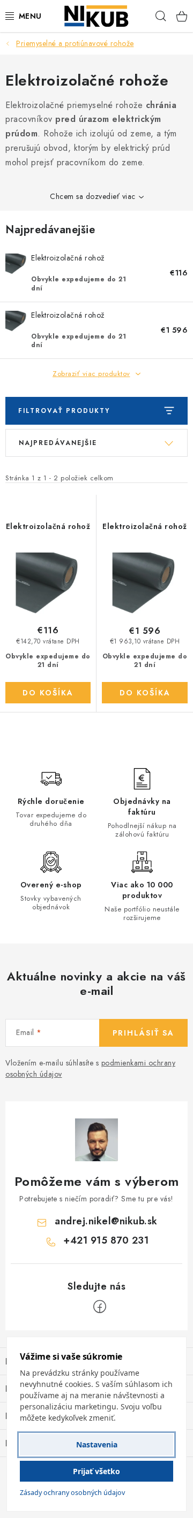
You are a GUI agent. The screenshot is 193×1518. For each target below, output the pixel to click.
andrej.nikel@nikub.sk (106, 1221)
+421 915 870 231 (106, 1240)
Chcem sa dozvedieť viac (93, 196)
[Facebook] (99, 1306)
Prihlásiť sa (143, 1033)
